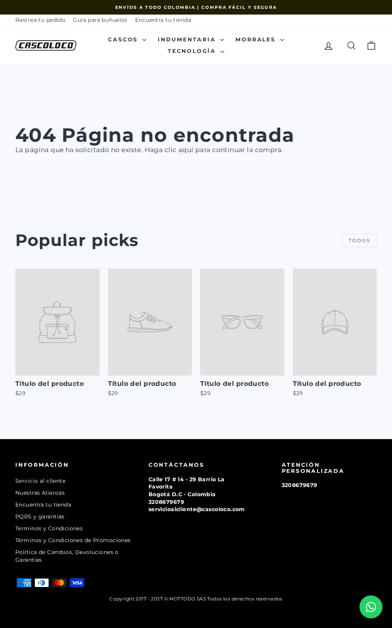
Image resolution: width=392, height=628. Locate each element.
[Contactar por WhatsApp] (370, 606)
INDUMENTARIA (188, 39)
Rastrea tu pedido (40, 19)
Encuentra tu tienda (163, 19)
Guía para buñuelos (100, 19)
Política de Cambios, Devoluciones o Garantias (67, 556)
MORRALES (256, 39)
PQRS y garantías (40, 516)
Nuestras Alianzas (40, 492)
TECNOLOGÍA (193, 51)
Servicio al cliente (40, 480)
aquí (186, 150)
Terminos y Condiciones (49, 528)
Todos (359, 240)
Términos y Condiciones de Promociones (73, 540)
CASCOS (124, 39)
